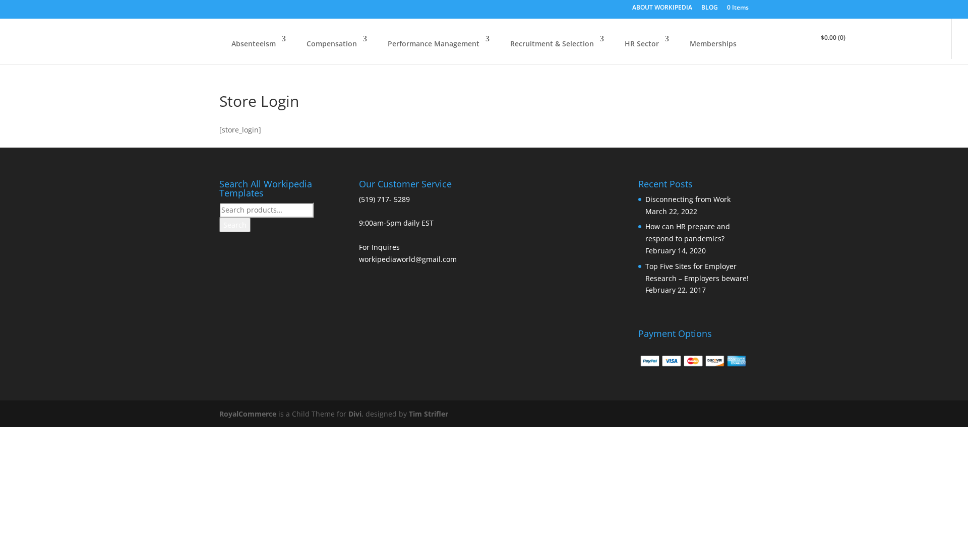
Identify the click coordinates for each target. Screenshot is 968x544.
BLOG (709, 8)
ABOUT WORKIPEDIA (662, 8)
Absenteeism (253, 43)
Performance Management (433, 43)
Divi (354, 414)
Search (235, 225)
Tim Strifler (428, 414)
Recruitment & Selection (552, 43)
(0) (833, 37)
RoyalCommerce (247, 414)
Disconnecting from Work (688, 199)
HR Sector (642, 43)
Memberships (713, 43)
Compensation (332, 43)
